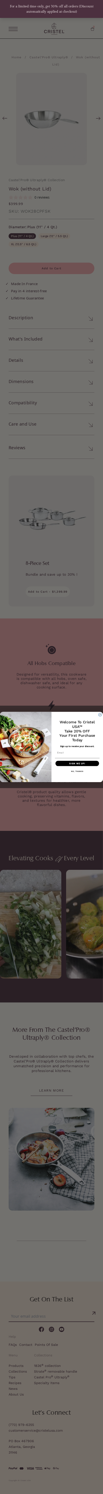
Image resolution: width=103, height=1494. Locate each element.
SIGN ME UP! (77, 763)
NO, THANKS (77, 771)
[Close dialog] (100, 714)
